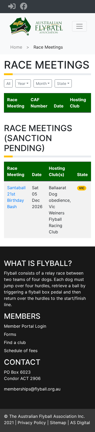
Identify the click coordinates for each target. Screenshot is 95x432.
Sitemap (58, 422)
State (61, 83)
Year (21, 83)
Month (41, 83)
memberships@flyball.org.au (32, 389)
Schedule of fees (20, 350)
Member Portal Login (25, 326)
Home (16, 47)
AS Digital (80, 422)
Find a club (15, 342)
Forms (10, 334)
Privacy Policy (32, 422)
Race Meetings (48, 47)
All (8, 83)
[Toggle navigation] (79, 26)
